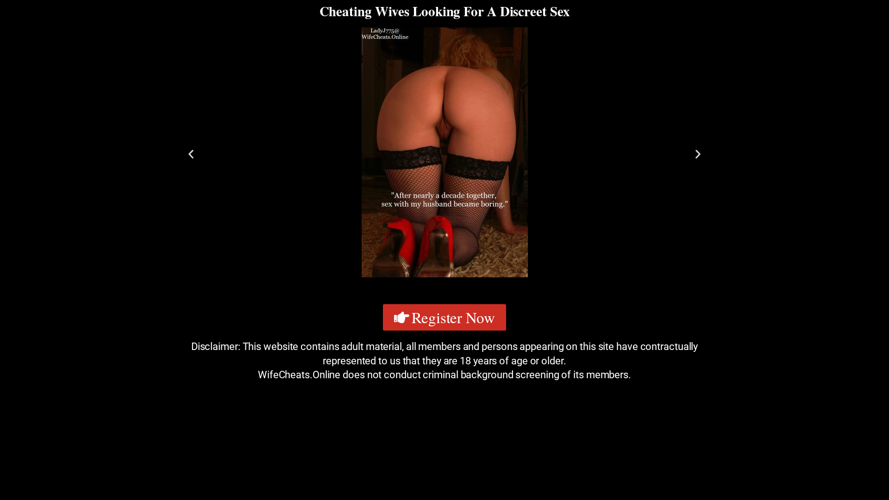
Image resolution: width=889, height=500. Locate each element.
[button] (191, 154)
